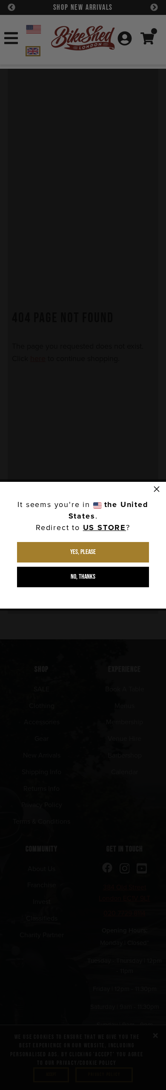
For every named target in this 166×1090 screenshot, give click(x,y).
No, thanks (83, 577)
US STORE (104, 527)
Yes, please (83, 552)
